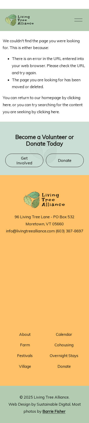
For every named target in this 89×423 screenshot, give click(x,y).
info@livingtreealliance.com (30, 231)
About (25, 334)
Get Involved (24, 160)
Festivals (25, 355)
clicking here (48, 111)
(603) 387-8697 (69, 231)
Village (25, 366)
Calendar (64, 334)
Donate (65, 160)
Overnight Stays (64, 355)
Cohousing (64, 344)
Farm (25, 344)
